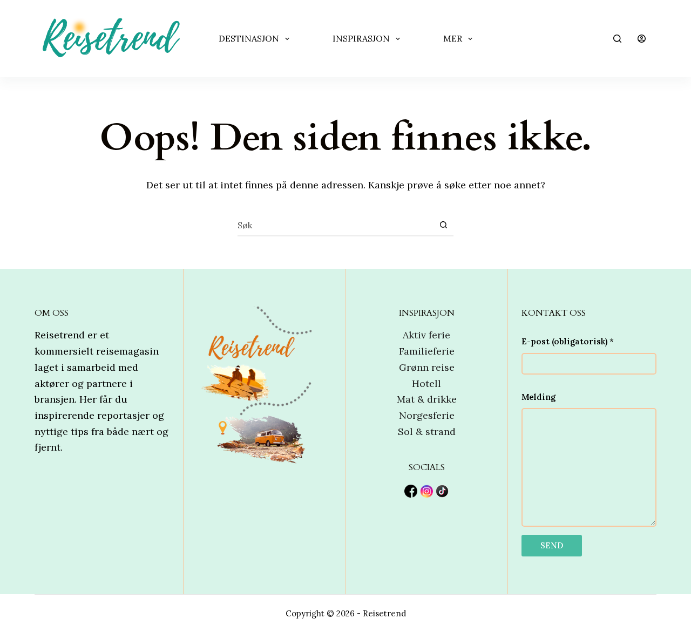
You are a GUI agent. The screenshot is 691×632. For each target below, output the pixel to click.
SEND (551, 545)
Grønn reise (427, 367)
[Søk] (617, 39)
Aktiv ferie (426, 335)
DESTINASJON (249, 38)
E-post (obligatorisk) (567, 341)
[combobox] (335, 225)
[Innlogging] (642, 39)
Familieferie (427, 351)
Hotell (426, 383)
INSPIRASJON (361, 38)
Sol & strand (427, 431)
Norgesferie (427, 415)
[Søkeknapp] (443, 225)
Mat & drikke (427, 399)
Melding (538, 397)
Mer (452, 38)
